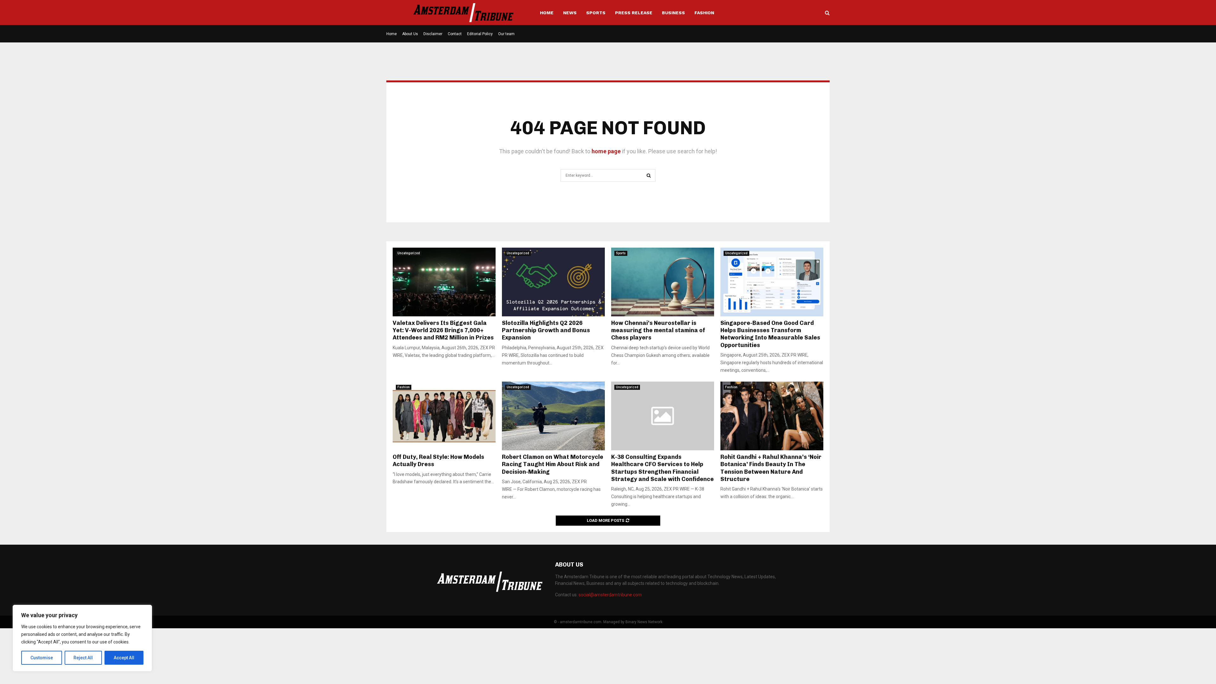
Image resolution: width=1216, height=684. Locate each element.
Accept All (124, 657)
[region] (82, 638)
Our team (506, 34)
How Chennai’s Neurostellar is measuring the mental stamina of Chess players (658, 330)
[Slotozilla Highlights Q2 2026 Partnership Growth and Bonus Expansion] (553, 282)
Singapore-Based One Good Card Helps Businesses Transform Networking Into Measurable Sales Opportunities (770, 334)
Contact (455, 34)
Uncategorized (408, 253)
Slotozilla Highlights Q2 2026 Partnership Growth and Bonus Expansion (546, 330)
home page (606, 151)
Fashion (704, 12)
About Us (410, 34)
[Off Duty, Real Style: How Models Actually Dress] (444, 416)
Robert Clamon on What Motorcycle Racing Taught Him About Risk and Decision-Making (552, 464)
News (570, 12)
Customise (41, 657)
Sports (595, 12)
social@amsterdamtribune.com (610, 594)
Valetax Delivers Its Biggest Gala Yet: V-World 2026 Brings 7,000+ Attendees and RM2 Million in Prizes (444, 330)
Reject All (83, 657)
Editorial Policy (480, 34)
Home (547, 12)
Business (673, 12)
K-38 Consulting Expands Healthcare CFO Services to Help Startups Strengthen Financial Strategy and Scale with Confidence (662, 468)
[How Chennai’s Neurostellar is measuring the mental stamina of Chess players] (662, 282)
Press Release (633, 12)
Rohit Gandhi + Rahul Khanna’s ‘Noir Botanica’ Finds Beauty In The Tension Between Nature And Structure (770, 468)
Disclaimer (432, 34)
